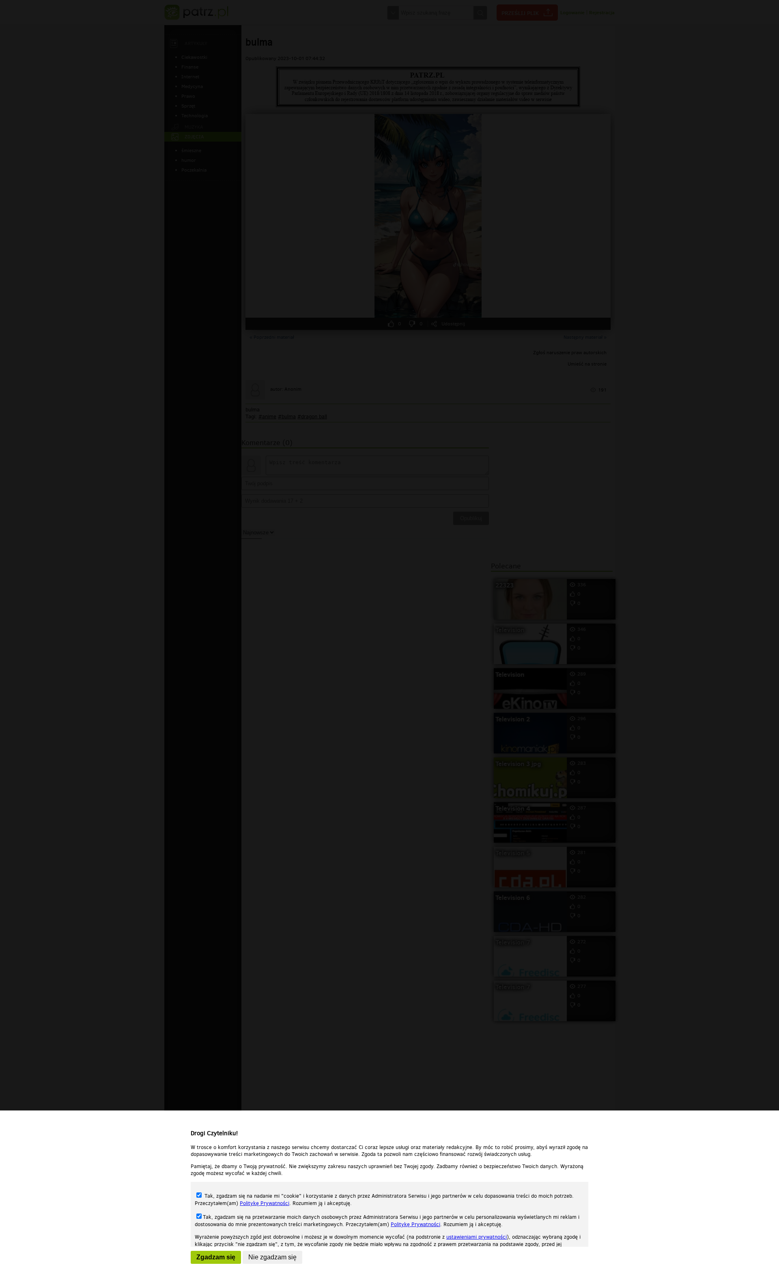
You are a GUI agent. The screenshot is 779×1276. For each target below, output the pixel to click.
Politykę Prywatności (264, 1203)
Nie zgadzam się (272, 1257)
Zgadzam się (215, 1257)
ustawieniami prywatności (476, 1236)
